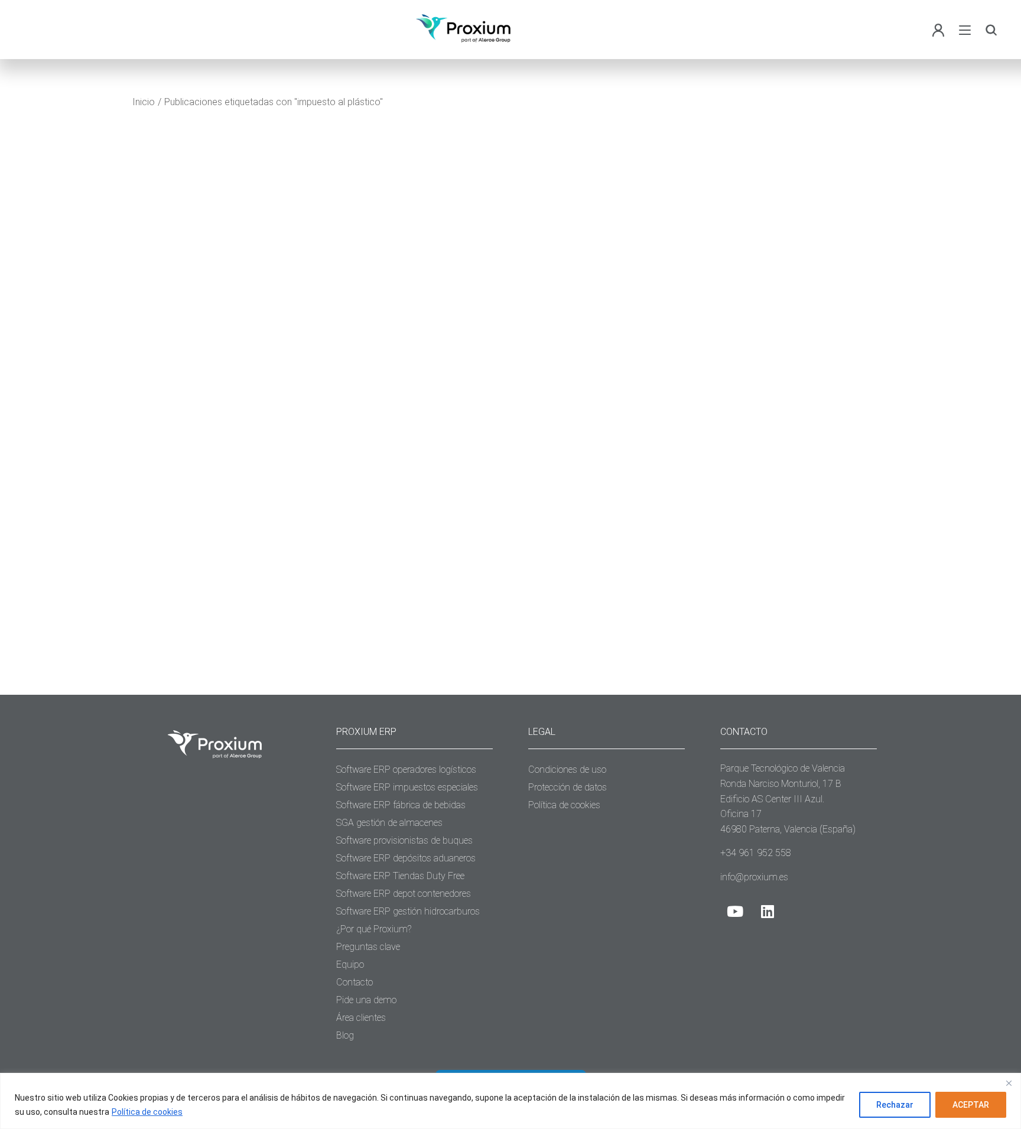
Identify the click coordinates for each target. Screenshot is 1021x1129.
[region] (510, 1101)
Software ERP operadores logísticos (406, 769)
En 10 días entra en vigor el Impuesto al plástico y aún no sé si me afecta (269, 437)
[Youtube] (735, 911)
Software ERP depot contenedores (403, 893)
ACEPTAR (970, 1105)
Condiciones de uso (567, 769)
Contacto (354, 982)
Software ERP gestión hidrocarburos (408, 911)
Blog (165, 467)
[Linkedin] (767, 911)
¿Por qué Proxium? (373, 929)
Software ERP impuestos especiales (407, 787)
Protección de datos (567, 787)
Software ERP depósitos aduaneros (406, 858)
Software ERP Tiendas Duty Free (400, 875)
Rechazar (894, 1105)
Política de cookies (147, 1112)
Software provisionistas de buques (404, 840)
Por (223, 467)
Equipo (350, 964)
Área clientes (361, 1017)
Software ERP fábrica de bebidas (401, 805)
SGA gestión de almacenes (389, 822)
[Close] (1009, 1083)
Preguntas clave (368, 946)
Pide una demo (366, 1000)
